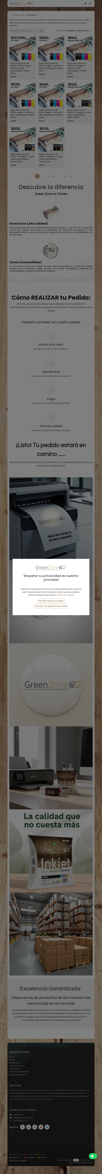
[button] (51, 600)
